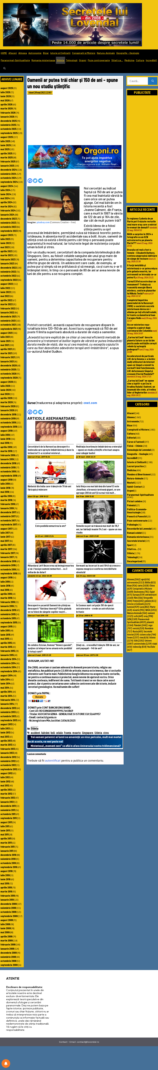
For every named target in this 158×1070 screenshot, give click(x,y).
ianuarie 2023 (7, 263)
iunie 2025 (5, 145)
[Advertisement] (75, 120)
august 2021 (6, 332)
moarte (76, 732)
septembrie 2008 (9, 964)
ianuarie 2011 (6, 850)
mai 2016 (4, 589)
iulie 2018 (5, 483)
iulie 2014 (5, 679)
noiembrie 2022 (8, 271)
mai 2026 (5, 100)
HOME (4, 52)
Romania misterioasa (43, 60)
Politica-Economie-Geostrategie (137, 511)
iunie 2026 (5, 96)
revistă (138, 628)
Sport (130, 544)
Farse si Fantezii (135, 441)
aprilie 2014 (6, 691)
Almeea (22, 52)
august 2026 (6, 87)
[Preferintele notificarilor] (6, 1063)
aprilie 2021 (6, 348)
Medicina (129, 60)
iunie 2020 (5, 389)
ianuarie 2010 (7, 899)
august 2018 (6, 479)
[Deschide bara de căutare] (4, 68)
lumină (133, 606)
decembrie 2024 (8, 169)
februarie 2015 (7, 650)
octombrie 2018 (8, 471)
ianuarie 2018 (7, 508)
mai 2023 (5, 247)
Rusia (138, 631)
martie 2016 (6, 597)
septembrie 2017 (8, 524)
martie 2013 (6, 744)
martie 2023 (6, 255)
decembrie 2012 (8, 756)
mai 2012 (4, 785)
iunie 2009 (5, 928)
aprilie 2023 (6, 251)
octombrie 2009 (8, 911)
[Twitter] (35, 180)
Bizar (46, 52)
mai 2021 (4, 344)
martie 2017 (6, 548)
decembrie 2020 (8, 365)
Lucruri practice (135, 466)
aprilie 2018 (6, 495)
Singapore (87, 732)
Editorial (131, 437)
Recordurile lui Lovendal (139, 528)
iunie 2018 (5, 487)
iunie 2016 (5, 585)
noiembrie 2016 (8, 565)
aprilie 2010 (6, 887)
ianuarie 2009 (7, 948)
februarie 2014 (7, 699)
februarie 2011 (7, 846)
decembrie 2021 (8, 316)
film (138, 597)
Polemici (131, 505)
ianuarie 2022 (7, 312)
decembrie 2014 (8, 658)
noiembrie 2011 (7, 809)
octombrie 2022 (8, 275)
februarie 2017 (7, 552)
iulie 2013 (5, 728)
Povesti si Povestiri (137, 516)
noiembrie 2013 (8, 711)
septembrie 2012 (8, 769)
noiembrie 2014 (8, 663)
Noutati (131, 482)
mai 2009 (5, 932)
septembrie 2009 (9, 915)
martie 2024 (6, 206)
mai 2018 (4, 491)
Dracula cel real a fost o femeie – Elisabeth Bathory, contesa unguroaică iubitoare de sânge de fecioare (142, 254)
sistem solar (148, 634)
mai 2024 (5, 198)
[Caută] (152, 81)
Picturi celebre (134, 501)
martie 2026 (6, 108)
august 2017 (6, 528)
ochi (138, 616)
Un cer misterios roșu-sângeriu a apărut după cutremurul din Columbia (139, 327)
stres (106, 732)
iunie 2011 (5, 830)
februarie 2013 (7, 748)
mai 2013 (4, 736)
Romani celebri (134, 532)
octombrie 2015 (8, 618)
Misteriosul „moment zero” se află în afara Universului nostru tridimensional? (76, 745)
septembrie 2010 (8, 866)
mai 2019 (4, 442)
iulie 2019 (5, 434)
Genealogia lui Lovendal (139, 449)
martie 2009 (6, 940)
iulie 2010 (5, 875)
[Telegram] (40, 180)
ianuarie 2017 (7, 556)
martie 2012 (6, 793)
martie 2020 (6, 402)
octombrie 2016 (8, 569)
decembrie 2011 (8, 805)
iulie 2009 (5, 924)
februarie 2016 (7, 601)
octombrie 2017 (8, 520)
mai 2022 (5, 295)
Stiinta (60, 60)
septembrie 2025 (9, 132)
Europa (139, 594)
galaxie (150, 600)
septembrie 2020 (9, 377)
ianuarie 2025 (7, 165)
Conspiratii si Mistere (83, 52)
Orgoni (82, 60)
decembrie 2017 (8, 512)
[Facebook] (30, 180)
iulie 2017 (5, 532)
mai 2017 (4, 540)
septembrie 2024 (9, 181)
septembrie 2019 (8, 426)
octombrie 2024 (8, 177)
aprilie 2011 (5, 838)
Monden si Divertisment (139, 474)
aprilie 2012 (6, 789)
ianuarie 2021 (7, 361)
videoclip (140, 646)
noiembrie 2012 (8, 760)
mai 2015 (4, 638)
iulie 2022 (5, 287)
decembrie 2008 (8, 952)
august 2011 (6, 822)
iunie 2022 (5, 291)
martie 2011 (6, 842)
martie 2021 (6, 353)
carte (143, 585)
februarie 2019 (7, 455)
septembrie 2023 (9, 230)
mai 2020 (5, 393)
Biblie (150, 582)
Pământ (141, 625)
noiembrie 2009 (8, 907)
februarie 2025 (7, 161)
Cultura (140, 60)
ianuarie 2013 (7, 752)
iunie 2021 (5, 340)
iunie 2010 (5, 879)
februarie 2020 (7, 406)
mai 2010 (4, 883)
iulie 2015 (5, 630)
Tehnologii (71, 60)
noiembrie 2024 (8, 173)
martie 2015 (6, 646)
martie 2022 (6, 304)
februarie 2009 (7, 944)
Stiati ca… (117, 60)
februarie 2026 (7, 112)
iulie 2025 (5, 141)
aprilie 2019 (6, 446)
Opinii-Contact (134, 486)
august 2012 (6, 773)
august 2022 (6, 283)
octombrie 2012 (8, 764)
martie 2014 (6, 695)
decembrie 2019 (8, 414)
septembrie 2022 (9, 279)
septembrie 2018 (8, 475)
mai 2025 (5, 149)
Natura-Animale (106, 52)
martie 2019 (6, 450)
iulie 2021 (5, 336)
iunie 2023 (5, 242)
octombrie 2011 (7, 813)
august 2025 (6, 136)
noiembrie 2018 (8, 467)
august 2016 (6, 577)
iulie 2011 (4, 826)
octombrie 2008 (8, 960)
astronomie (135, 582)
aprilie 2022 (6, 300)
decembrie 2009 (8, 903)
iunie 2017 (5, 536)
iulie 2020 (5, 385)
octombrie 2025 (8, 128)
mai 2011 (4, 834)
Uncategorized (134, 561)
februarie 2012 (7, 797)
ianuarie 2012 (7, 801)
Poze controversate (99, 60)
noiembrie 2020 (8, 369)
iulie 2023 (5, 238)
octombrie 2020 (8, 373)
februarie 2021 (7, 357)
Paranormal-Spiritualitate (15, 60)
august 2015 (6, 626)
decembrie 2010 (8, 854)
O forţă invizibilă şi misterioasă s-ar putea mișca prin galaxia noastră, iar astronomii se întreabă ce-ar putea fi (142, 271)
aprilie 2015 (6, 642)
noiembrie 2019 (8, 418)
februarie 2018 (7, 503)
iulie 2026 (5, 92)
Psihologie (132, 524)
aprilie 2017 (6, 544)
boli (53, 732)
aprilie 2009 (6, 936)
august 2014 (6, 675)
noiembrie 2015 (8, 614)
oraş (148, 616)
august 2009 (6, 919)
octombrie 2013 (8, 716)
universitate (143, 643)
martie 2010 (6, 891)
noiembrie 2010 (8, 858)
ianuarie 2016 (7, 605)
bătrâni (45, 732)
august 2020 (6, 381)
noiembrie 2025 (8, 124)
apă (145, 579)
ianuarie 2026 (7, 116)
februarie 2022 (7, 308)
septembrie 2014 (8, 671)
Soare (133, 637)
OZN (132, 619)
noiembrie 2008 (8, 956)
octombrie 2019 (8, 422)
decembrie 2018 (8, 463)
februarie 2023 (7, 259)
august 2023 (6, 234)
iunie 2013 (5, 732)
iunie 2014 (5, 683)
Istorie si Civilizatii (60, 52)
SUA (139, 640)
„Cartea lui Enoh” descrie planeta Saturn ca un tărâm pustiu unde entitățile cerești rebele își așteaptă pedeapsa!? (142, 343)
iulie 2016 (5, 581)
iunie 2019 (5, 438)
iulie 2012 (5, 777)
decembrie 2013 (8, 707)
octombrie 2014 (8, 667)
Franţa (67, 732)
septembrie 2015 (8, 622)
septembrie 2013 (8, 720)
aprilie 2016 (6, 593)
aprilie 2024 (6, 202)
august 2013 (6, 724)
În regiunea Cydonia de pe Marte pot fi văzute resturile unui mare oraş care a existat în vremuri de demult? (142, 223)
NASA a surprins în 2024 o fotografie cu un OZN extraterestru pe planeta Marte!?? (140, 238)
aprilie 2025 (6, 153)
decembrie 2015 (8, 609)
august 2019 (6, 430)
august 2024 (6, 185)
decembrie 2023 (8, 218)
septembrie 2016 (8, 573)
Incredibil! (151, 60)
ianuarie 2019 (7, 459)
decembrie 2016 (8, 561)
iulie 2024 (5, 189)
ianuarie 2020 (7, 410)
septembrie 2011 (8, 817)
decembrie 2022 (8, 267)
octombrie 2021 (8, 324)
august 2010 (6, 871)
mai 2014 (4, 687)
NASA (151, 610)
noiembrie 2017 (8, 516)
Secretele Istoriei (136, 540)
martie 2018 (6, 499)
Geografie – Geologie (127, 52)
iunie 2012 (5, 781)
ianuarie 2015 (7, 654)
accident (35, 732)
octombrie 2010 (8, 862)
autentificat (52, 760)
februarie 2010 (7, 895)
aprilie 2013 (6, 740)
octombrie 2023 (8, 226)
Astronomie (35, 52)
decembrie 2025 (8, 120)
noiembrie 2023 (8, 222)
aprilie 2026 (6, 104)
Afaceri (12, 52)
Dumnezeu (141, 591)
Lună (144, 606)
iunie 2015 (5, 634)
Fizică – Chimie (134, 445)
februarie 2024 (8, 210)
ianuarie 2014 (7, 703)
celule (59, 732)
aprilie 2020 (6, 397)
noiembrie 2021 (8, 320)
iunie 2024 (5, 194)
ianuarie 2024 (7, 214)
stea (144, 637)
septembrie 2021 (8, 328)
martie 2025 (6, 157)
